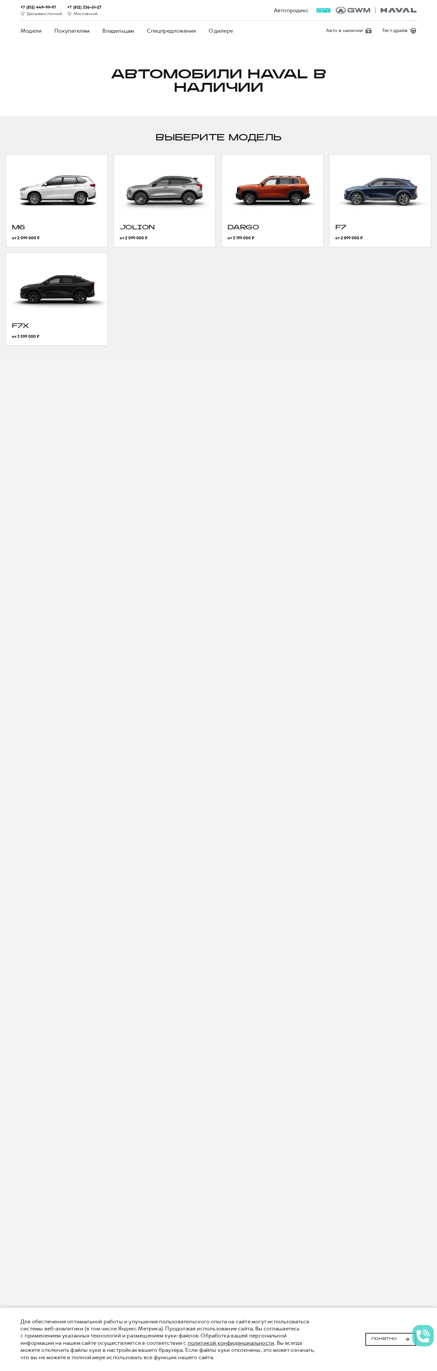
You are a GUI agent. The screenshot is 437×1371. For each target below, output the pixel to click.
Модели (31, 30)
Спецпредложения (171, 30)
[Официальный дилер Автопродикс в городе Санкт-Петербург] (376, 10)
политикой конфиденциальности (231, 1342)
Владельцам (118, 30)
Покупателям (72, 30)
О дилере (221, 30)
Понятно (384, 1339)
